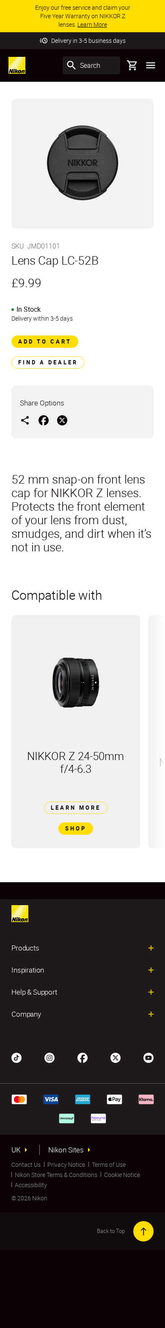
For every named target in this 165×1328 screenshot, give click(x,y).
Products (25, 948)
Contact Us (26, 1164)
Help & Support (34, 992)
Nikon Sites (66, 1150)
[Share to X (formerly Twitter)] (62, 419)
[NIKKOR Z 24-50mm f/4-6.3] (76, 682)
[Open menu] (151, 65)
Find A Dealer (48, 362)
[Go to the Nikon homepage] (16, 65)
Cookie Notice (122, 1175)
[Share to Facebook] (43, 419)
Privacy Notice (66, 1164)
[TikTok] (16, 1057)
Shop (75, 828)
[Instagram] (49, 1057)
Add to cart (45, 341)
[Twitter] (115, 1057)
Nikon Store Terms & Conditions (56, 1175)
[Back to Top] (143, 1231)
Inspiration (27, 970)
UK (16, 1150)
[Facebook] (82, 1057)
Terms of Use (109, 1164)
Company (26, 1014)
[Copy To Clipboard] (25, 419)
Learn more (76, 807)
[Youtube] (148, 1057)
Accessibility (31, 1185)
